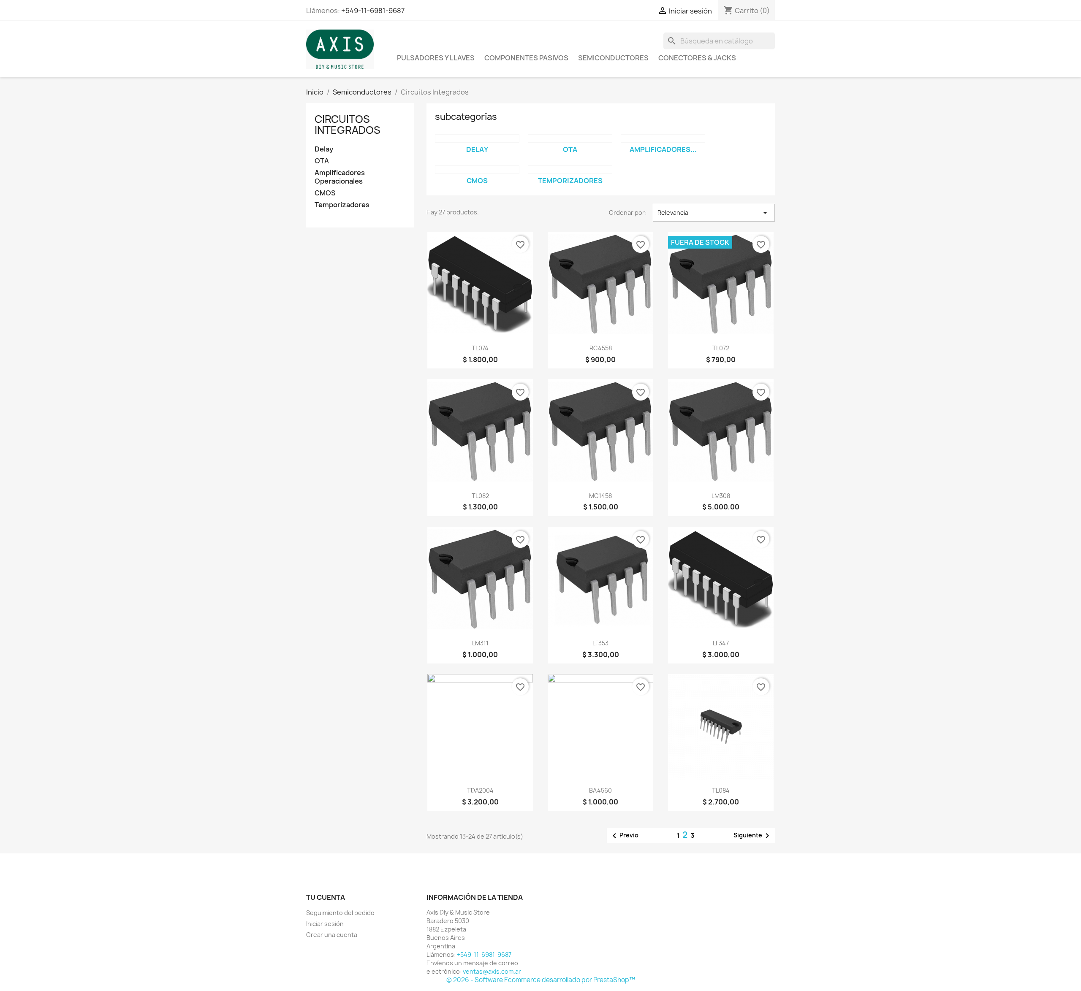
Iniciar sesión (325, 924)
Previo (623, 836)
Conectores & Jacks (697, 57)
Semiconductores (613, 57)
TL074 (480, 348)
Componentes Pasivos (526, 57)
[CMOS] (477, 169)
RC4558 (600, 348)
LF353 (600, 643)
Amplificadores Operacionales (340, 177)
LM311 (480, 643)
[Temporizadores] (570, 169)
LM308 (721, 496)
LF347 (721, 643)
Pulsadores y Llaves (436, 57)
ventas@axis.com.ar (492, 971)
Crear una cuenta (331, 935)
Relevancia (713, 213)
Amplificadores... (663, 149)
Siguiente (752, 836)
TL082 (480, 496)
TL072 (720, 348)
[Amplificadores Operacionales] (663, 138)
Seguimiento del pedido (340, 913)
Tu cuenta (325, 897)
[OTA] (570, 138)
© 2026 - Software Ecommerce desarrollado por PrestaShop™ (540, 979)
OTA (322, 161)
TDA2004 (480, 790)
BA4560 (600, 790)
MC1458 (600, 496)
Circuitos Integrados (347, 124)
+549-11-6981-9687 (373, 10)
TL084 (721, 790)
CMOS (325, 193)
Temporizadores (342, 204)
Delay (324, 149)
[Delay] (477, 138)
